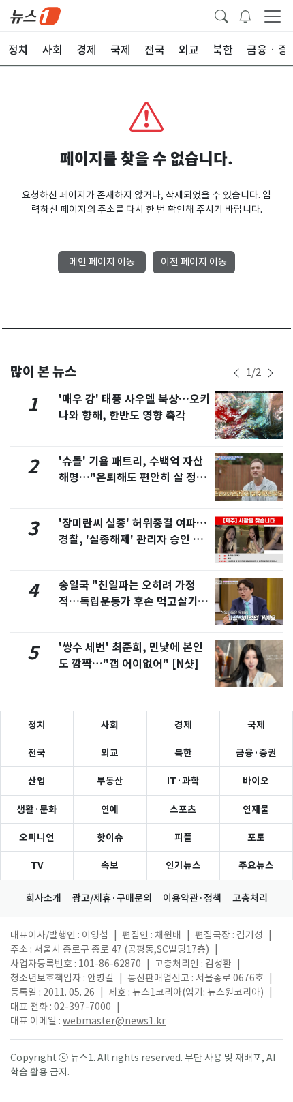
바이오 (256, 781)
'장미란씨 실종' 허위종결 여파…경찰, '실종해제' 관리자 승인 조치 (133, 539)
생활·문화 (36, 809)
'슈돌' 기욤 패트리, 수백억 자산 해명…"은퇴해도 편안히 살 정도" (131, 477)
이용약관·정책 (192, 898)
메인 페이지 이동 (102, 262)
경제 (183, 725)
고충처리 (250, 898)
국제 (256, 725)
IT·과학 (183, 781)
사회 (110, 725)
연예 (110, 809)
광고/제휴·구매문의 (112, 898)
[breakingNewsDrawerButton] (245, 15)
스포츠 (183, 809)
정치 (37, 725)
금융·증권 (256, 753)
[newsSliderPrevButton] (236, 373)
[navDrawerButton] (272, 16)
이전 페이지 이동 (194, 262)
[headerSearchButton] (221, 15)
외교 (110, 753)
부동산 (110, 781)
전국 (37, 753)
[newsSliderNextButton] (270, 373)
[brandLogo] (35, 15)
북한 (183, 753)
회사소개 (43, 898)
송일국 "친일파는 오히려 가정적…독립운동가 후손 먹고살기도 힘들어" (133, 601)
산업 (37, 781)
